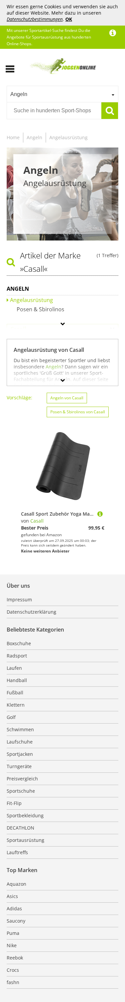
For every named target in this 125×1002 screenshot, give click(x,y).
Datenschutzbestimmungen (35, 19)
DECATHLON (20, 828)
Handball (17, 680)
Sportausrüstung (25, 840)
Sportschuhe (21, 791)
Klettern (16, 705)
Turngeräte (19, 766)
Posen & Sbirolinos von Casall (77, 412)
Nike (12, 945)
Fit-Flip (14, 803)
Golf (11, 717)
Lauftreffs (17, 852)
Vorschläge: (19, 397)
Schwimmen (20, 729)
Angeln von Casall (66, 398)
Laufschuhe (20, 742)
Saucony (16, 921)
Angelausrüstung (68, 137)
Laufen (14, 668)
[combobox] (62, 94)
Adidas (14, 908)
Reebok (15, 957)
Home (13, 137)
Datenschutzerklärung (31, 612)
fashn (13, 982)
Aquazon (16, 884)
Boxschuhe (19, 643)
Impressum (19, 599)
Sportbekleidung (25, 815)
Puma (13, 933)
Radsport (17, 655)
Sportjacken (20, 754)
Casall (37, 521)
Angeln (34, 137)
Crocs (13, 970)
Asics (12, 896)
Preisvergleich (22, 778)
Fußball (15, 692)
